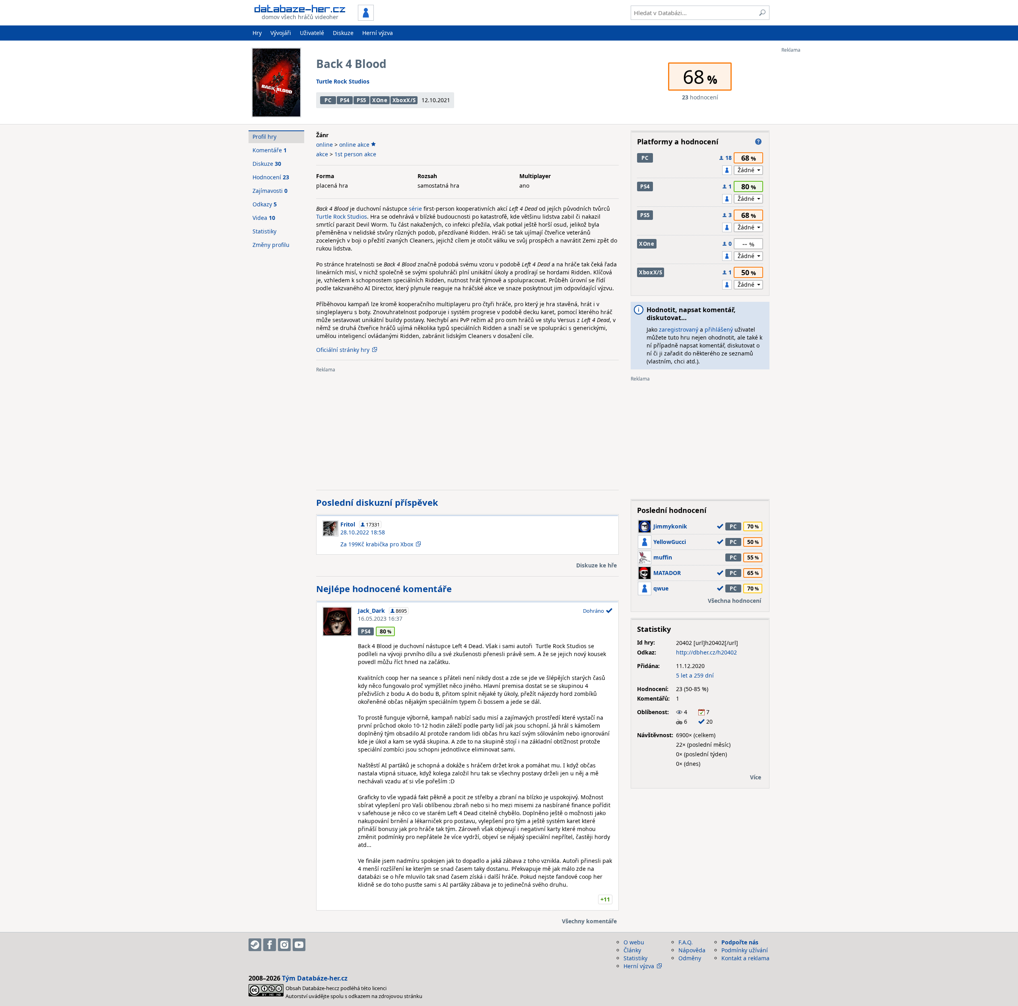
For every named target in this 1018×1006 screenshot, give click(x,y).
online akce (354, 144)
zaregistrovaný (678, 329)
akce (322, 154)
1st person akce (355, 154)
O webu (634, 942)
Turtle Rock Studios (342, 81)
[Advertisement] (813, 172)
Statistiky (264, 231)
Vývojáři (280, 33)
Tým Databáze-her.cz (315, 978)
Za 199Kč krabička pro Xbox (376, 544)
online (324, 144)
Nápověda (691, 950)
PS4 (345, 100)
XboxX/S (404, 100)
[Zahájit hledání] (762, 12)
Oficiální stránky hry (342, 349)
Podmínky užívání (744, 950)
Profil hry (264, 136)
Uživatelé (312, 33)
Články (632, 950)
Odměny (689, 958)
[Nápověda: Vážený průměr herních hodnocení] (758, 141)
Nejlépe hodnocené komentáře (384, 588)
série (415, 208)
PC (327, 100)
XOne (380, 100)
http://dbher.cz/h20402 (706, 652)
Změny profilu (271, 245)
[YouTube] (299, 944)
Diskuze (343, 33)
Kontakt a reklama (745, 958)
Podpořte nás (739, 942)
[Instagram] (284, 944)
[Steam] (255, 944)
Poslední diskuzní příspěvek (377, 502)
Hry (257, 33)
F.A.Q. (685, 942)
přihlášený (719, 329)
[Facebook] (269, 944)
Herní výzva (377, 33)
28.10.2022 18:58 (362, 532)
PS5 (361, 100)
